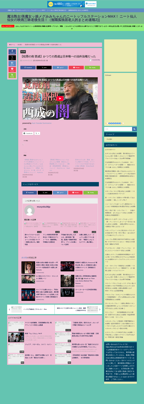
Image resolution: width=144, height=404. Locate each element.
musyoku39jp (96, 60)
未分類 (23, 51)
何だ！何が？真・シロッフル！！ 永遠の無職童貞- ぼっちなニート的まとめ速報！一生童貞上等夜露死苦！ (120, 213)
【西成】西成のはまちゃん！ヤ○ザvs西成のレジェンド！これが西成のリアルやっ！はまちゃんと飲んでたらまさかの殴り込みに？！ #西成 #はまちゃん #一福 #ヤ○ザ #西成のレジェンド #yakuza (34, 166)
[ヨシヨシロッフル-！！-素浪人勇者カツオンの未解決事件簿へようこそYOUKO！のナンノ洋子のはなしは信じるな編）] (120, 306)
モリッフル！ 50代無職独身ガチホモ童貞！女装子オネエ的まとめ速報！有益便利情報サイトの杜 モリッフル (120, 315)
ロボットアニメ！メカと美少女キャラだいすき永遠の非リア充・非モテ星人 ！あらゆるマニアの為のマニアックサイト (120, 233)
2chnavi (108, 75)
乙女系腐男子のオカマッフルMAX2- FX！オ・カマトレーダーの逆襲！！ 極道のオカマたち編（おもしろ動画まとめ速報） (120, 165)
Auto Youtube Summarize (41, 123)
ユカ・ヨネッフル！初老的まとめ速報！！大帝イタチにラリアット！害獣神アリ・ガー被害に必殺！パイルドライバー (120, 268)
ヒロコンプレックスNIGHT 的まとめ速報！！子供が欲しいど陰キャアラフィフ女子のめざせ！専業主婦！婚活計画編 (120, 335)
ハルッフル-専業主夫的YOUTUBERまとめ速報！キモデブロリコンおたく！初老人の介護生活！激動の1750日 (120, 242)
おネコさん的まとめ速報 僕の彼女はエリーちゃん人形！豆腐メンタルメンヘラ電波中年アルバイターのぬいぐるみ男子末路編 (120, 156)
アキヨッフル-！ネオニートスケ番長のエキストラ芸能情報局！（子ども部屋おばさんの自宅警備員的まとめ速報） (120, 297)
